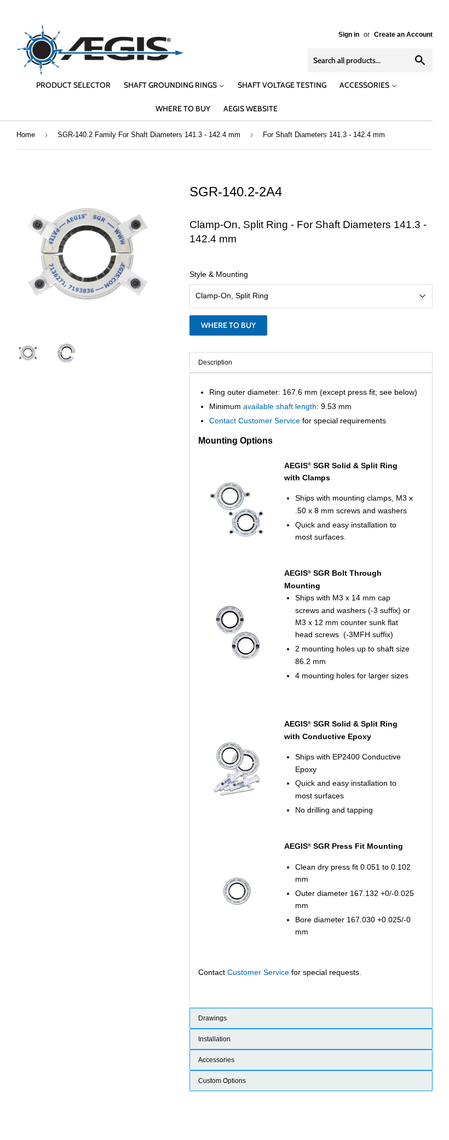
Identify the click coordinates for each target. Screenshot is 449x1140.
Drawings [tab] (212, 1018)
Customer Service (258, 972)
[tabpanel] (311, 690)
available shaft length (279, 406)
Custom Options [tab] (222, 1081)
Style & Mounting (218, 274)
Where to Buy (228, 325)
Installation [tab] (214, 1039)
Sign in (348, 34)
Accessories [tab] (216, 1060)
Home (25, 135)
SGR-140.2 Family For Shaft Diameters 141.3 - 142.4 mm (148, 135)
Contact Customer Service (254, 420)
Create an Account (403, 34)
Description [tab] (215, 362)
